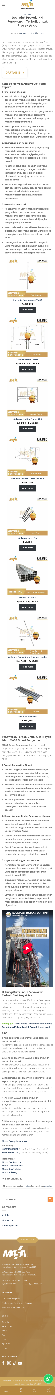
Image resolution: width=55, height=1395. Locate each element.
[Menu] (3, 4)
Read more (27, 309)
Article (27, 14)
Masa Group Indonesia (14, 1141)
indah (42, 33)
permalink (48, 1186)
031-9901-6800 (36, 1284)
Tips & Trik (7, 1220)
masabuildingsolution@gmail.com (17, 1280)
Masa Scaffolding (11, 1169)
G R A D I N (37, 1384)
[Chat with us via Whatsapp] (48, 1379)
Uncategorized (10, 1225)
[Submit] (50, 1199)
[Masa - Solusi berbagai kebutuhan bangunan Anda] (27, 4)
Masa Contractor (11, 1162)
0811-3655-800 (9, 1284)
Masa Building (9, 1172)
